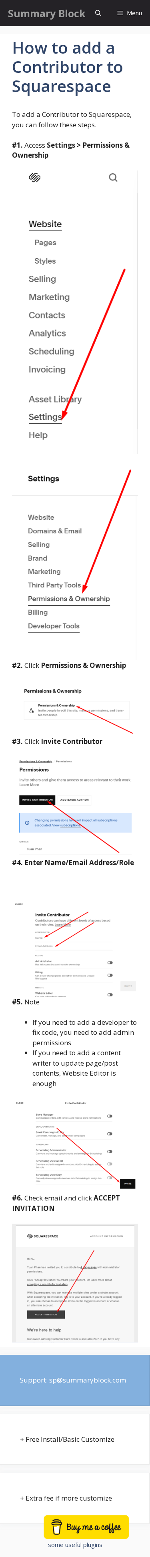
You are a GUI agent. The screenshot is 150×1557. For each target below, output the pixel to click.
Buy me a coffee (96, 1531)
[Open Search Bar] (98, 13)
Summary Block (47, 13)
